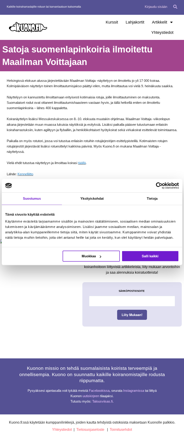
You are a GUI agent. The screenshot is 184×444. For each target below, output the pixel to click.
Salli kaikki (150, 255)
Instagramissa (133, 390)
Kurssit (112, 22)
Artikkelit (159, 22)
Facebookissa (99, 390)
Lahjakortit (135, 22)
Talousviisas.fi (102, 401)
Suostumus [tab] (32, 198)
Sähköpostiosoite (132, 291)
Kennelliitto (25, 174)
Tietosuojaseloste (90, 429)
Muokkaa (89, 255)
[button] (175, 6)
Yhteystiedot (162, 32)
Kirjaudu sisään (156, 7)
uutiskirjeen (91, 396)
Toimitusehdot (121, 429)
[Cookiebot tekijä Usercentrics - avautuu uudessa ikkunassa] (159, 185)
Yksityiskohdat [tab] (92, 198)
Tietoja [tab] (152, 198)
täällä (82, 163)
